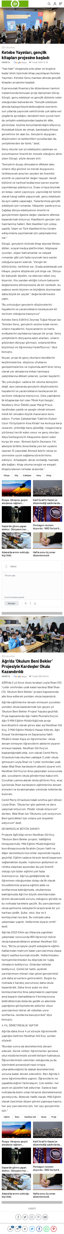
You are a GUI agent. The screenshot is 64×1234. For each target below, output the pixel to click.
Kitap (48, 475)
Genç (38, 475)
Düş (16, 475)
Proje (53, 1117)
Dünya (7, 475)
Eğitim (7, 1117)
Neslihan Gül (30, 1117)
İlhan (17, 1117)
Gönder (11, 603)
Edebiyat (27, 475)
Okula (43, 1117)
